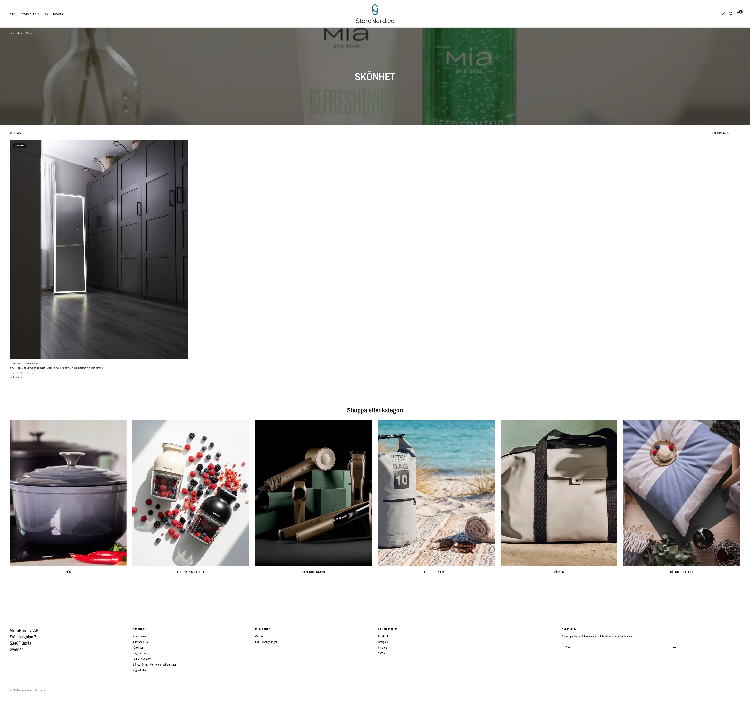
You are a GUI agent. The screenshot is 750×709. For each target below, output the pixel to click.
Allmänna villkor (140, 642)
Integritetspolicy (140, 653)
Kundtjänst (139, 628)
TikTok (381, 653)
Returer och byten (141, 659)
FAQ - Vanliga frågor (266, 642)
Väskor (559, 572)
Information (262, 628)
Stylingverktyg (313, 572)
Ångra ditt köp (139, 670)
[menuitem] (14, 13)
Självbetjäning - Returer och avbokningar (154, 665)
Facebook (383, 636)
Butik (19, 33)
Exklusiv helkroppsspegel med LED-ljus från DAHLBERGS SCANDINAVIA (56, 368)
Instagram (383, 642)
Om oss (259, 636)
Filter (18, 132)
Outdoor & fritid (436, 572)
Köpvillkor (137, 648)
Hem (12, 14)
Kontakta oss (54, 14)
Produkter (28, 14)
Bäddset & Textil (681, 572)
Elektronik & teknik (191, 572)
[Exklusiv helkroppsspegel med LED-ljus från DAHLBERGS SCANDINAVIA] (99, 249)
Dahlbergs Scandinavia (24, 363)
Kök (68, 572)
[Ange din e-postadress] (675, 647)
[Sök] (731, 13)
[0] (737, 13)
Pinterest (382, 648)
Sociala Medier (387, 628)
